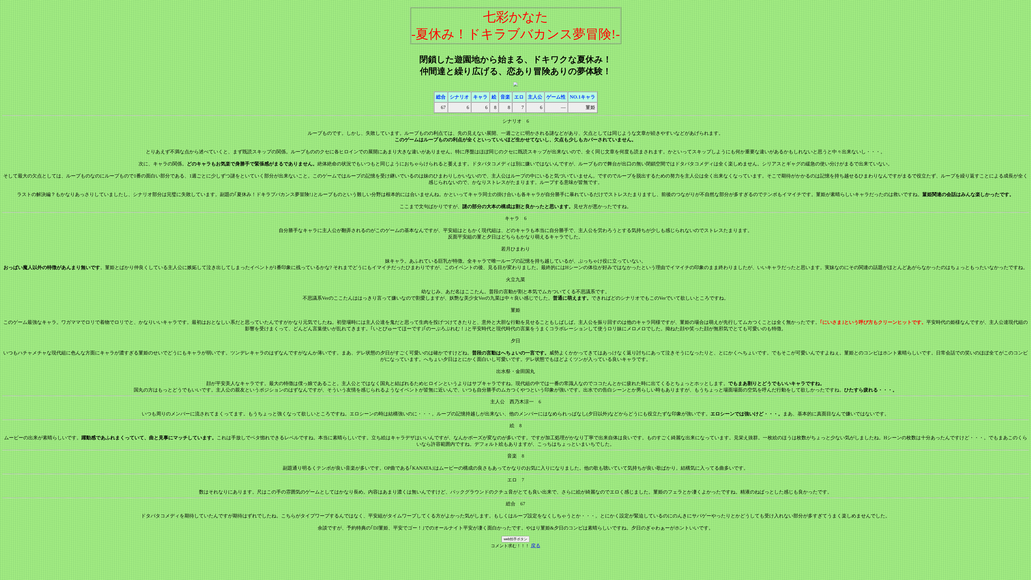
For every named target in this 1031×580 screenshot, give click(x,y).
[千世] (515, 85)
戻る (535, 545)
